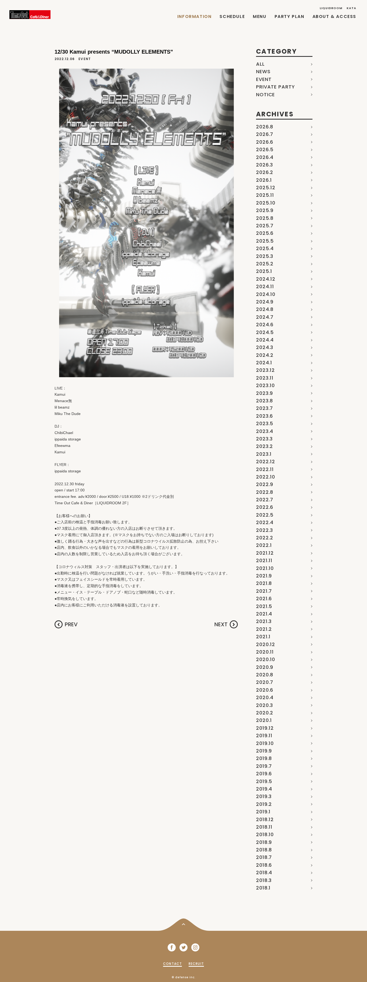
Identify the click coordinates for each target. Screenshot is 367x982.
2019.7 (264, 766)
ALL (260, 64)
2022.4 (265, 522)
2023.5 (264, 423)
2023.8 (264, 401)
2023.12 (265, 370)
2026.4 (265, 157)
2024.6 (265, 324)
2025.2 (265, 264)
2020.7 (264, 682)
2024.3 (264, 347)
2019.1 (263, 812)
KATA (351, 8)
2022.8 (264, 492)
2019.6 (264, 773)
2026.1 (264, 180)
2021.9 (264, 576)
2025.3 (264, 256)
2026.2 (264, 172)
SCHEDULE (232, 16)
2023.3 (264, 439)
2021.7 (264, 591)
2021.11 (264, 560)
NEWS (263, 71)
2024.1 (264, 363)
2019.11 (264, 735)
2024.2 (265, 355)
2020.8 (264, 675)
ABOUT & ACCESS (334, 16)
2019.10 (265, 743)
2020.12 (265, 644)
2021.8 (264, 583)
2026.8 (264, 127)
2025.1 (264, 271)
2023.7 (264, 408)
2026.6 (264, 142)
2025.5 (265, 241)
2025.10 (265, 203)
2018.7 (264, 857)
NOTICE (265, 94)
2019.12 (265, 728)
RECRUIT (196, 963)
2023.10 (265, 385)
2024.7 (265, 317)
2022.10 (265, 477)
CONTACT (172, 963)
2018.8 (264, 850)
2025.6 (265, 233)
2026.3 (264, 165)
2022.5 (265, 515)
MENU (259, 16)
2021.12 (265, 553)
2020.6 (264, 690)
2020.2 (264, 713)
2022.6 (264, 507)
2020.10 (265, 659)
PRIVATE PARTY (275, 87)
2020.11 (265, 652)
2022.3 (264, 530)
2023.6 (264, 416)
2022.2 (264, 538)
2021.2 (264, 629)
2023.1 (264, 454)
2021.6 (264, 598)
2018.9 (264, 842)
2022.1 (264, 545)
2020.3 (264, 705)
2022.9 (264, 484)
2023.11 (265, 378)
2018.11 (264, 827)
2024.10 (265, 294)
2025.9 (265, 210)
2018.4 (264, 872)
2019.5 (264, 781)
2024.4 (265, 340)
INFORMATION (194, 16)
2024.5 (265, 332)
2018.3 (264, 880)
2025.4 (265, 248)
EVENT (264, 79)
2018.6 (264, 865)
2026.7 (264, 134)
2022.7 (264, 499)
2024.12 (265, 279)
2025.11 (265, 195)
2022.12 (265, 461)
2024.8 (265, 309)
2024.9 (265, 302)
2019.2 (264, 804)
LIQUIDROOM (331, 8)
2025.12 (265, 187)
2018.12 (265, 819)
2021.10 (265, 568)
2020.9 (264, 667)
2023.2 (264, 446)
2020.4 (265, 697)
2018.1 (263, 888)
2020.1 (264, 720)
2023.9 (264, 393)
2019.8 (264, 758)
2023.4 (264, 431)
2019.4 (264, 789)
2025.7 (265, 226)
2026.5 (265, 149)
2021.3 (264, 621)
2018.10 (265, 834)
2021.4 (264, 614)
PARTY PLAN (289, 16)
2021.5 (264, 606)
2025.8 (265, 218)
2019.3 (264, 796)
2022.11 (265, 469)
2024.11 (265, 286)
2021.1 (263, 636)
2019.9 (264, 751)
